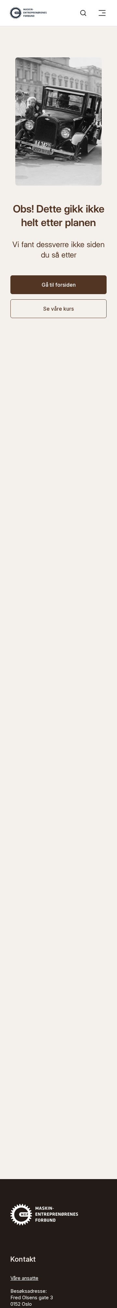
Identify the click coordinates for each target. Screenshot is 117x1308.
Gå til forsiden (59, 284)
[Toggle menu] (102, 13)
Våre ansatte (24, 1278)
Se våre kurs (58, 308)
